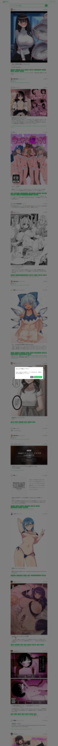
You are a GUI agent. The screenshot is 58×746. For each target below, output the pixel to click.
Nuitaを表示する (38, 377)
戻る (32, 377)
